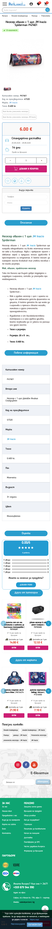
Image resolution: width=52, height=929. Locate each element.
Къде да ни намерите (11, 820)
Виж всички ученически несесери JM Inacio (19, 117)
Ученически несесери (38, 735)
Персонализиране (18, 924)
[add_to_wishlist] (8, 181)
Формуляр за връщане (33, 851)
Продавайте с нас (9, 816)
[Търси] (47, 10)
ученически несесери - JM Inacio (15, 740)
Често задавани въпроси (34, 847)
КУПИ (14, 648)
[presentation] (48, 623)
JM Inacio (13, 103)
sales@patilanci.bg (27, 902)
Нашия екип (7, 811)
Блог (4, 829)
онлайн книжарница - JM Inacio (33, 730)
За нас (4, 807)
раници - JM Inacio (20, 735)
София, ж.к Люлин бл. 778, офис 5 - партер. (31, 898)
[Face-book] (26, 765)
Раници (34, 16)
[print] (14, 181)
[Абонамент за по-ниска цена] (21, 181)
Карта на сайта (9, 824)
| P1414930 (38, 692)
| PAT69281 (14, 626)
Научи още (34, 920)
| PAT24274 (14, 691)
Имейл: (24, 902)
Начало (5, 16)
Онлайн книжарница (20, 16)
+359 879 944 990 (23, 887)
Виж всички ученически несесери (15, 111)
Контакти (6, 833)
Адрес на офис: (19, 893)
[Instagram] (17, 765)
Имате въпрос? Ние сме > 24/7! (30, 884)
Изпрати (26, 208)
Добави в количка (28, 169)
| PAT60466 (38, 625)
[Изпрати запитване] (28, 181)
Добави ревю (26, 585)
